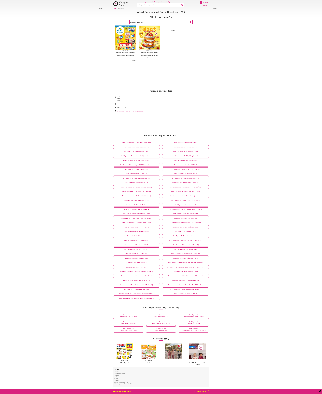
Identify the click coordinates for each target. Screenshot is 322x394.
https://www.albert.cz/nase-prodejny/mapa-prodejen (130, 111)
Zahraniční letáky (165, 2)
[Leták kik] (173, 351)
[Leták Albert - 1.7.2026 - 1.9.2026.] (149, 38)
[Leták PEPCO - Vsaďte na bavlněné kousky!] (197, 351)
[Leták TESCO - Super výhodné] (124, 351)
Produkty (156, 2)
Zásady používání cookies (121, 382)
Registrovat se (201, 391)
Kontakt (116, 380)
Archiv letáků (117, 377)
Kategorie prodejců (148, 2)
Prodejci (139, 2)
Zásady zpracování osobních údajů (123, 384)
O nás (116, 378)
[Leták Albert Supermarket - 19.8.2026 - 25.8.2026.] (125, 38)
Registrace (204, 5)
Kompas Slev (123, 4)
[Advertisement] (104, 34)
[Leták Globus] (148, 351)
